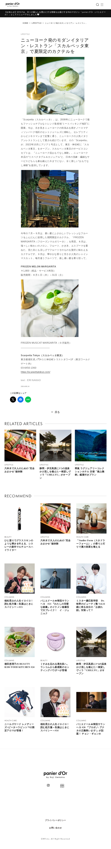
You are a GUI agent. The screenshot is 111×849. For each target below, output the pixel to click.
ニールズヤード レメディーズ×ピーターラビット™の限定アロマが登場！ (19, 727)
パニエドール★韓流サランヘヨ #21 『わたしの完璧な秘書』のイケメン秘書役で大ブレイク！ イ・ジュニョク (54, 607)
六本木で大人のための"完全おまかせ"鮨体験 (19, 470)
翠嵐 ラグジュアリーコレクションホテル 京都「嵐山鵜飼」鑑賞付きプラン (89, 471)
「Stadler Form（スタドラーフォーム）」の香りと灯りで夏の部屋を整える (90, 543)
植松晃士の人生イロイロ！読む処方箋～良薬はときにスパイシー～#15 (18, 603)
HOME (25, 23)
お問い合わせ (55, 828)
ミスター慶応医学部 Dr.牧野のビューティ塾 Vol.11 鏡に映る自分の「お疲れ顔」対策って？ (90, 605)
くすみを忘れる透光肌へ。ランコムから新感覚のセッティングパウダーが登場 (54, 667)
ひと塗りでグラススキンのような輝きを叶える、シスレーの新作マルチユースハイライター (18, 545)
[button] (97, 4)
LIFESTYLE (36, 23)
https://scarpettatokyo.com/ (35, 372)
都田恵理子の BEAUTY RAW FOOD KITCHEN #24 (19, 665)
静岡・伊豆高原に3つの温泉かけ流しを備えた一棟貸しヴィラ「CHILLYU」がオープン (55, 473)
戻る (57, 412)
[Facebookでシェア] (20, 399)
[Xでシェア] (13, 399)
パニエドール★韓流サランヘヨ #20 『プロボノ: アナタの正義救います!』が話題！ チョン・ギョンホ (90, 729)
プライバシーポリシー (55, 820)
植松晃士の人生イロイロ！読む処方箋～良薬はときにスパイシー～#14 (54, 727)
